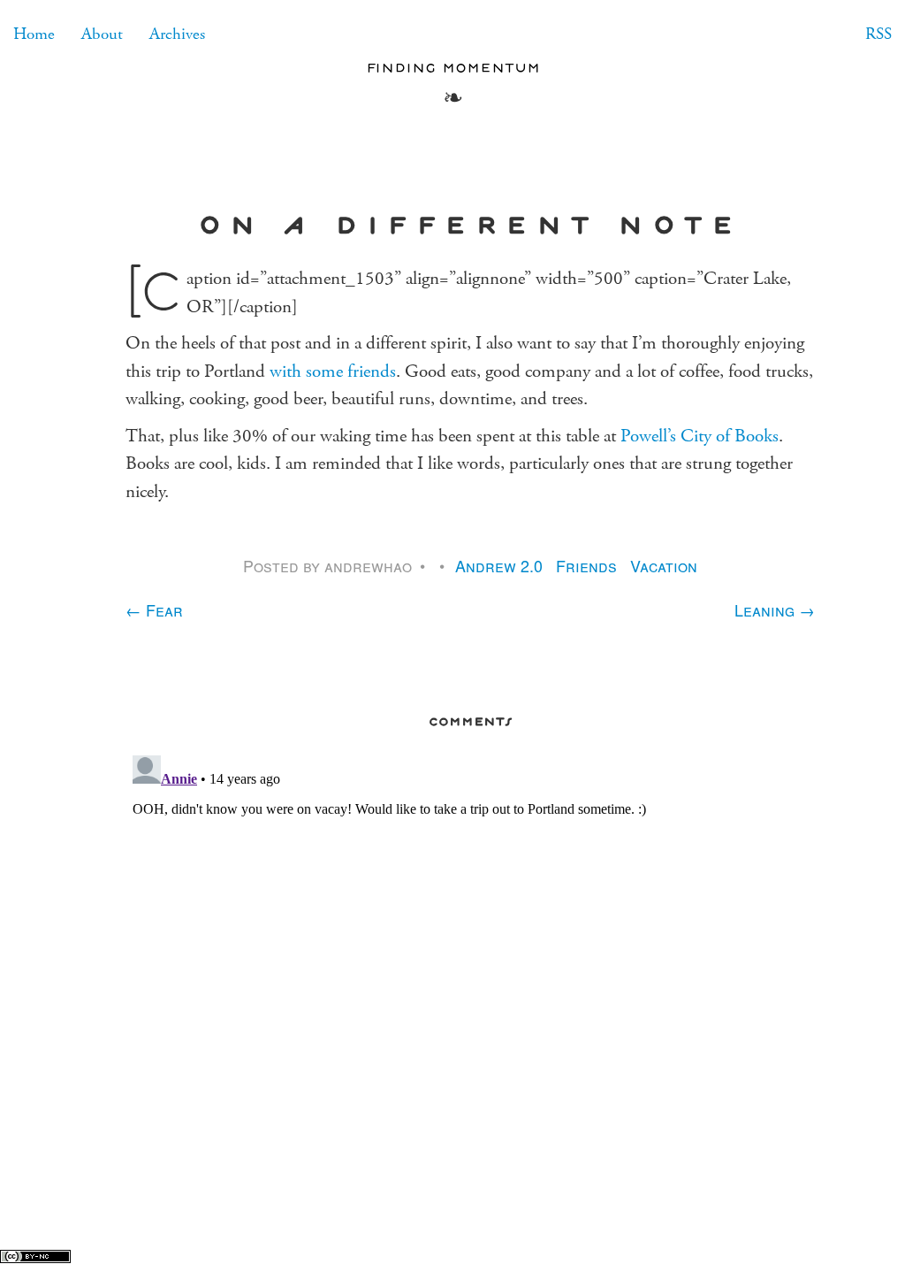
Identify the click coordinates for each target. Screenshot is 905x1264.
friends (371, 371)
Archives (177, 34)
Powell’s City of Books (699, 436)
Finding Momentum (453, 67)
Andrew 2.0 (499, 566)
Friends (586, 566)
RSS (878, 34)
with (285, 371)
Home (34, 34)
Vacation (663, 566)
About (102, 34)
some (324, 371)
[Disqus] (470, 969)
